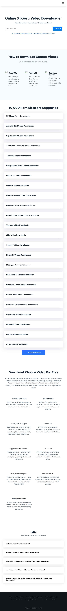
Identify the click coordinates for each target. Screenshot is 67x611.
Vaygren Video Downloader (18, 225)
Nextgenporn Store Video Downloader (22, 166)
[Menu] (63, 3)
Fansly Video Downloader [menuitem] (32, 600)
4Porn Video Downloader (17, 344)
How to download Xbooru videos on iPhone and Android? (25, 570)
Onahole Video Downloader (17, 185)
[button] (33, 352)
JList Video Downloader (16, 235)
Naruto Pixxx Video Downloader (19, 295)
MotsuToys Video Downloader (19, 175)
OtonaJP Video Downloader (18, 245)
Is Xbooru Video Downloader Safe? (18, 544)
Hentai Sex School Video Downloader (22, 305)
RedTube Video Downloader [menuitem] (49, 600)
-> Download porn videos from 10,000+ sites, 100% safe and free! (33, 33)
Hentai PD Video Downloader (18, 255)
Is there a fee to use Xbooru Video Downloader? (22, 552)
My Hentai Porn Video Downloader (20, 205)
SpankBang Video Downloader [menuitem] (34, 597)
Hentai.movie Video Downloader (20, 275)
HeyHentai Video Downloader (18, 314)
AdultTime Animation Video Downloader (23, 146)
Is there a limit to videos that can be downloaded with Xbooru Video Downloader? (29, 579)
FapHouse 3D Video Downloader (20, 136)
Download (57, 28)
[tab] (33, 543)
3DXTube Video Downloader (18, 116)
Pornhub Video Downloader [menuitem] (16, 597)
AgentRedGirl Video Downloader (20, 126)
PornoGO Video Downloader (18, 324)
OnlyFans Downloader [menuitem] (17, 600)
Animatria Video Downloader (18, 156)
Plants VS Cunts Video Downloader (21, 285)
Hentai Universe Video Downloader (21, 195)
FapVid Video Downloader (17, 334)
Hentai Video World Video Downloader (22, 215)
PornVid (39, 608)
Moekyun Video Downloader (18, 265)
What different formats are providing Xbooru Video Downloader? (28, 561)
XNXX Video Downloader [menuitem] (51, 597)
